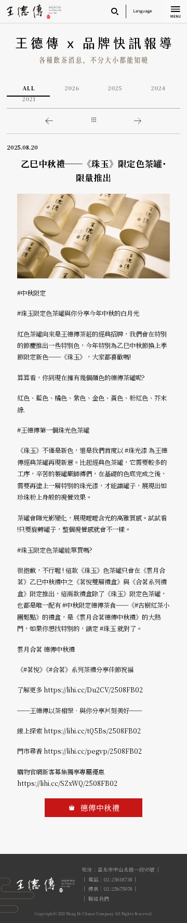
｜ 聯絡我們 (95, 898)
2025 (115, 88)
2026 (71, 88)
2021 (28, 99)
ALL (28, 88)
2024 (158, 88)
